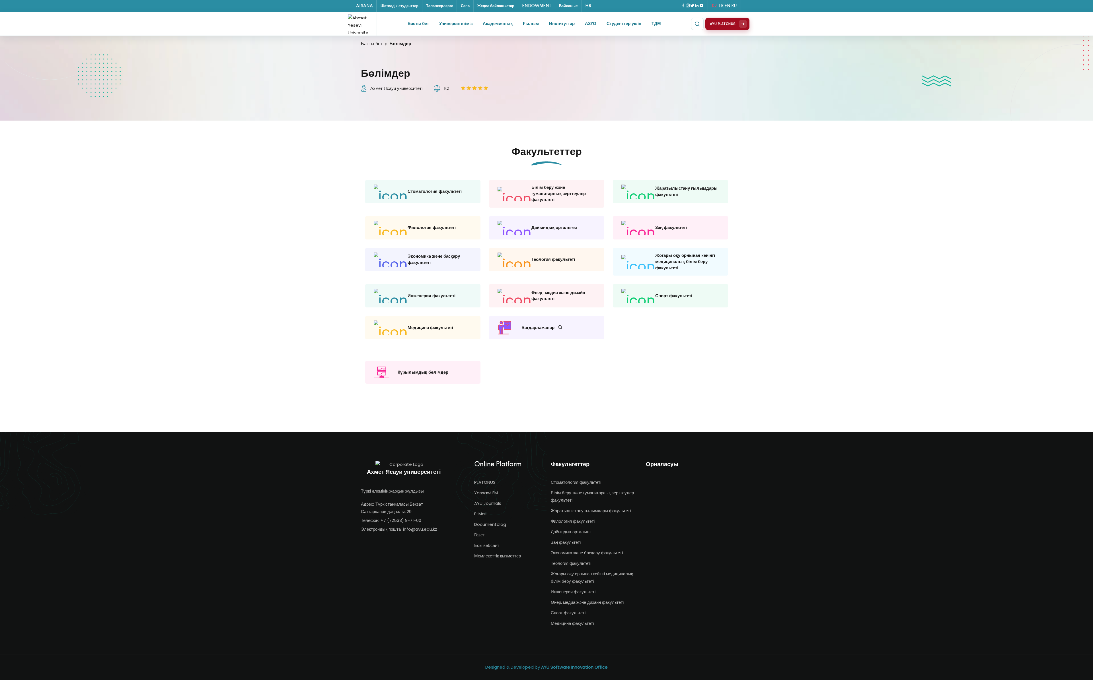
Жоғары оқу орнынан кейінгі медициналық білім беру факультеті (592, 577)
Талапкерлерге (439, 6)
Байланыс (568, 6)
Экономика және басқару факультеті (587, 553)
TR (721, 6)
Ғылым (531, 23)
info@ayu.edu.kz (420, 529)
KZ (715, 6)
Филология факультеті (573, 521)
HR (588, 6)
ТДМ (656, 23)
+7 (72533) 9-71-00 (401, 520)
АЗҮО (590, 23)
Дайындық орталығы (571, 532)
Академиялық (498, 23)
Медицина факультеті (572, 623)
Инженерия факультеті (573, 592)
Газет (479, 535)
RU (734, 6)
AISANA (364, 6)
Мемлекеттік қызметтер (497, 556)
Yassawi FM (486, 493)
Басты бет (418, 23)
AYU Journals (487, 503)
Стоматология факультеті (576, 482)
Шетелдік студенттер (399, 6)
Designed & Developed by (546, 667)
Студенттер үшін (624, 23)
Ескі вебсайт (486, 545)
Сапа (465, 6)
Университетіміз (455, 23)
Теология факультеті (571, 563)
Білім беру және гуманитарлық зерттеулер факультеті (592, 496)
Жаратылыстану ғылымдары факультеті (591, 511)
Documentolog (490, 524)
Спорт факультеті (568, 613)
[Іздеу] (697, 24)
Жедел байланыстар (495, 6)
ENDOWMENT (536, 6)
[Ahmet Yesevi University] (360, 24)
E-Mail (480, 514)
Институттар (562, 23)
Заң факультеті (566, 542)
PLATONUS (485, 482)
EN (727, 6)
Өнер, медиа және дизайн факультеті (587, 602)
